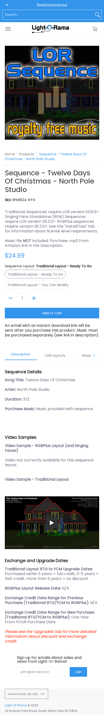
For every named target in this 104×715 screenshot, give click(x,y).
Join (78, 671)
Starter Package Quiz (52, 5)
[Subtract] (10, 298)
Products (26, 154)
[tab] (21, 355)
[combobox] (48, 15)
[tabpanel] (52, 504)
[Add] (34, 298)
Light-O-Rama (16, 705)
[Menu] (8, 29)
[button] (95, 29)
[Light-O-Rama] (50, 29)
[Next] (94, 355)
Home (10, 154)
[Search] (97, 15)
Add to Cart (52, 313)
